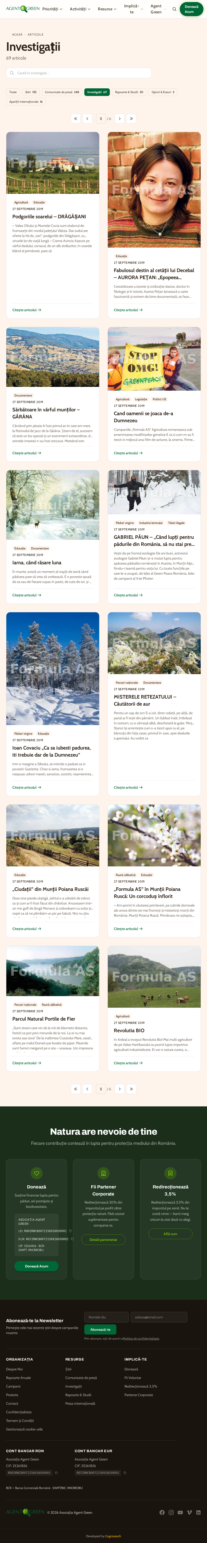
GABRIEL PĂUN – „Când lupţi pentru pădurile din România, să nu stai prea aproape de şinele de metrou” (154, 544)
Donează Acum (191, 9)
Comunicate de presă (62, 92)
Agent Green (156, 9)
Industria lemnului (151, 523)
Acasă (17, 34)
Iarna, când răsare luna (36, 563)
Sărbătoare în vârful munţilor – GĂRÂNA (46, 413)
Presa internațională (80, 1403)
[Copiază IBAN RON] (56, 1473)
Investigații (97, 92)
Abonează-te (100, 1329)
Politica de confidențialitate (141, 1338)
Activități (78, 9)
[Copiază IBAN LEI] (70, 1231)
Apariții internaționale (26, 101)
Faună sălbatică (126, 875)
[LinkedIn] (198, 1512)
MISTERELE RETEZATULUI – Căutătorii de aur (145, 700)
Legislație (141, 399)
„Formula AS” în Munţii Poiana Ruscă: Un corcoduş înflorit (147, 892)
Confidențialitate (19, 1412)
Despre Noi (14, 1369)
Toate (13, 92)
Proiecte (12, 1395)
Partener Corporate (138, 1395)
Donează (131, 1369)
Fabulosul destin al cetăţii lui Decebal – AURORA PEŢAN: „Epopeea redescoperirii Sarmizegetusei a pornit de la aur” (154, 281)
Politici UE (159, 399)
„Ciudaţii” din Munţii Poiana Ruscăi (50, 889)
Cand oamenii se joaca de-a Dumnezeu (143, 416)
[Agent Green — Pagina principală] (22, 9)
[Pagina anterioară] (87, 119)
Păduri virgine (125, 523)
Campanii (13, 1386)
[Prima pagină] (76, 119)
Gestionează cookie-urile (24, 1429)
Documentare (23, 395)
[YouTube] (180, 1512)
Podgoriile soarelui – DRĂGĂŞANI (49, 217)
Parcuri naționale (127, 682)
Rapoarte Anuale (18, 1377)
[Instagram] (171, 1512)
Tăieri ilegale (176, 523)
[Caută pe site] (174, 9)
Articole (36, 34)
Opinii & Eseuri (163, 92)
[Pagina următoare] (120, 119)
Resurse (105, 9)
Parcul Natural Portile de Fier (43, 1019)
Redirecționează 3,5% (140, 1386)
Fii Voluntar (132, 1377)
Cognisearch (113, 1536)
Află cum (170, 1234)
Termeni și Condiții (20, 1420)
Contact (12, 1403)
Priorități (50, 9)
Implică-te (131, 9)
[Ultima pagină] (131, 119)
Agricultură (21, 202)
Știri (30, 92)
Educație (39, 202)
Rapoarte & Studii (129, 92)
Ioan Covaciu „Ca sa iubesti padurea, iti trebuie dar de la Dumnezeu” (51, 751)
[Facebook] (162, 1512)
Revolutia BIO (129, 1030)
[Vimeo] (189, 1512)
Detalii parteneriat (103, 1239)
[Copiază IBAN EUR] (72, 1239)
